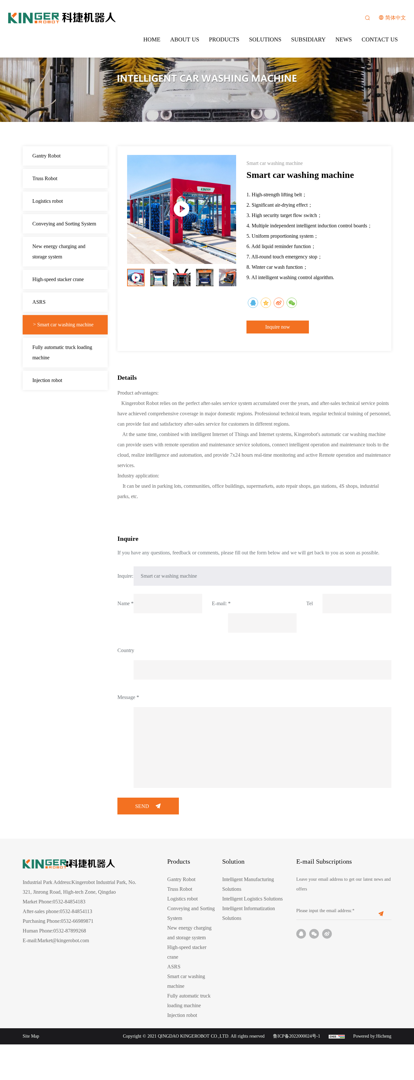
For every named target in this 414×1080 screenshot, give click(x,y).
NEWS (343, 39)
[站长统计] (337, 1036)
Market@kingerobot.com (63, 940)
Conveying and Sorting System (64, 223)
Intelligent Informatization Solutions (248, 913)
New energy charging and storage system (58, 251)
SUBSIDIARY (308, 39)
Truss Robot (44, 178)
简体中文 (395, 17)
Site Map (31, 1036)
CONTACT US (380, 39)
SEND (142, 806)
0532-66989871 (77, 921)
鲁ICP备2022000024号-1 (296, 1036)
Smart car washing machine (65, 324)
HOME (151, 39)
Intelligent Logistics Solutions (252, 898)
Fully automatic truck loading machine (62, 352)
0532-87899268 (69, 930)
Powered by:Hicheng (372, 1036)
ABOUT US (184, 39)
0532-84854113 (76, 911)
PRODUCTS (224, 39)
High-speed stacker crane (58, 279)
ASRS (39, 302)
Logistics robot (47, 201)
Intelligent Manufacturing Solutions (248, 884)
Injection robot (47, 380)
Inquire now (277, 327)
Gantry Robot (46, 155)
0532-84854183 (69, 901)
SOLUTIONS (265, 39)
